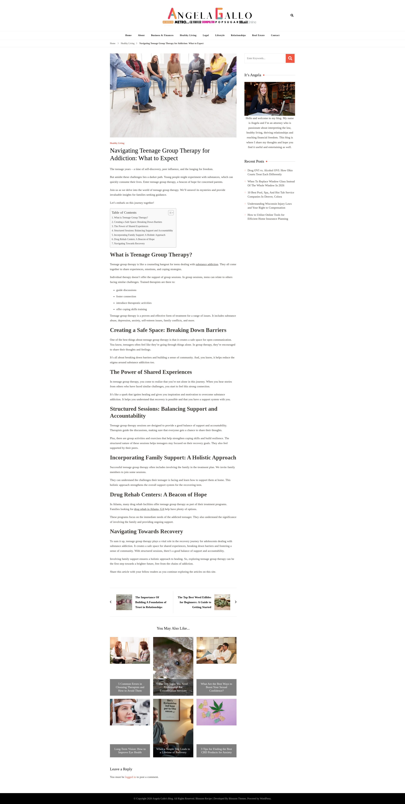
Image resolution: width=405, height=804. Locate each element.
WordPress (265, 798)
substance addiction (207, 264)
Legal (206, 35)
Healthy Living (188, 35)
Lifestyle (220, 35)
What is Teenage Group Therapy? (131, 217)
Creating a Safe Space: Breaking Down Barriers (138, 222)
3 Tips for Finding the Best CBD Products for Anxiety (216, 750)
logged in (130, 777)
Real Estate (258, 35)
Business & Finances (162, 35)
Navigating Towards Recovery (129, 243)
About (141, 35)
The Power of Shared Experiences (131, 226)
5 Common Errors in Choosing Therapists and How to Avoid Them (130, 687)
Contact (275, 35)
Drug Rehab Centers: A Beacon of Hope (134, 239)
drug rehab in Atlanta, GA (149, 509)
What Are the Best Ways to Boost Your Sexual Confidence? (216, 687)
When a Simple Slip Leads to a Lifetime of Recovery (173, 750)
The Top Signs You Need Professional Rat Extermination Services (173, 687)
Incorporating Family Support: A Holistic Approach (139, 235)
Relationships (238, 35)
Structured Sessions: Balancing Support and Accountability (143, 230)
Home (128, 35)
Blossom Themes (237, 798)
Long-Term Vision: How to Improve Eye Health (130, 750)
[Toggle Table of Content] (169, 212)
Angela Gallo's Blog (163, 798)
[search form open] (292, 15)
